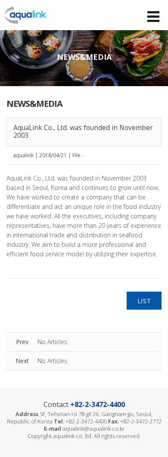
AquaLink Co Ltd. (25, 15)
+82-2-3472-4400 (97, 404)
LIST (144, 300)
